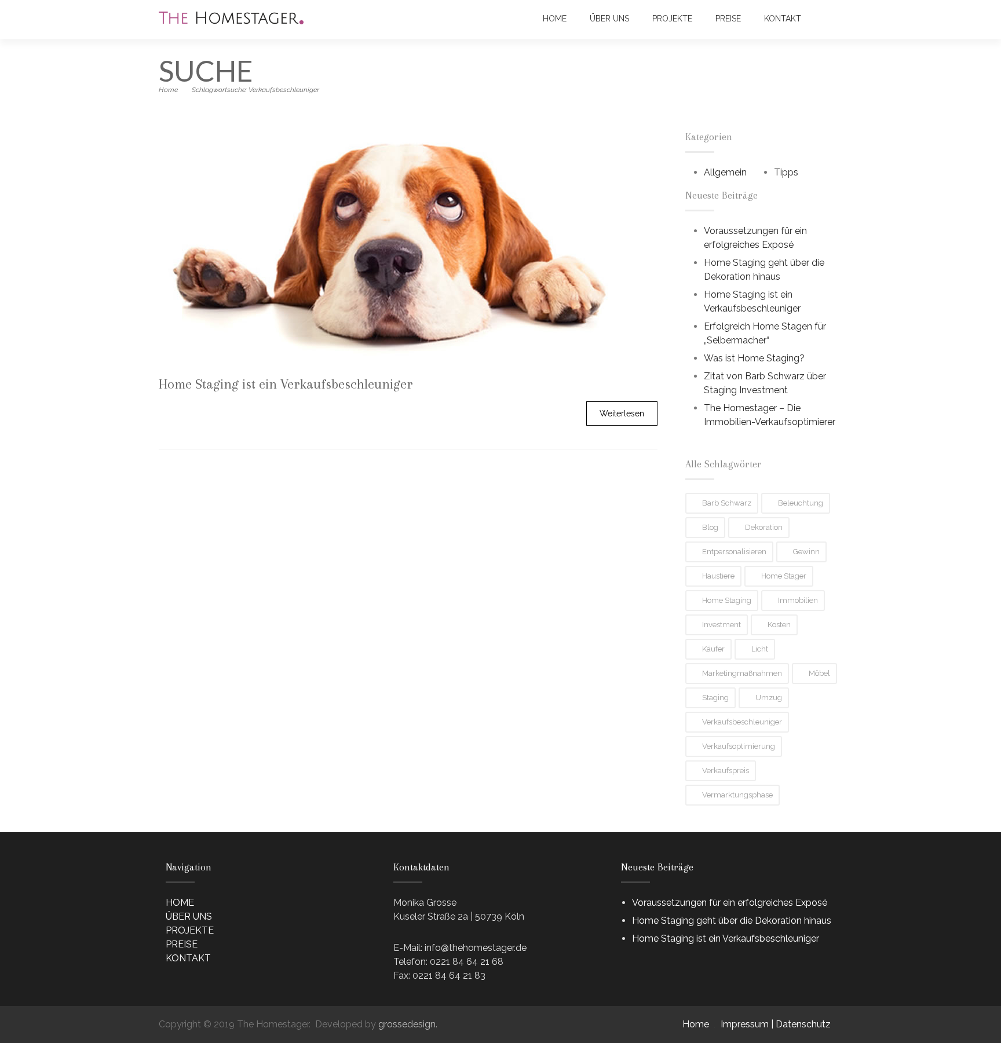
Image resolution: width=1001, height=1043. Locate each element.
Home (168, 90)
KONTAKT (782, 18)
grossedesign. (407, 1024)
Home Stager (783, 576)
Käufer (713, 649)
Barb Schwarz (726, 503)
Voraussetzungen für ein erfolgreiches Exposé (729, 902)
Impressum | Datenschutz (776, 1024)
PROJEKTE (672, 18)
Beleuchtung (800, 503)
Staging (715, 697)
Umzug (768, 697)
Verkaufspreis (725, 770)
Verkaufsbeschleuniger (742, 722)
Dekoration (764, 527)
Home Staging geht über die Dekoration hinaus (731, 920)
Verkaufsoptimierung (738, 746)
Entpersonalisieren (734, 551)
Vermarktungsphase (737, 795)
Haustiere (718, 576)
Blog (710, 527)
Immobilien (798, 600)
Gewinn (806, 551)
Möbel (819, 673)
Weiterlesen (622, 413)
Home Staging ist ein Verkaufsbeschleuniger (725, 938)
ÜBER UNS (609, 18)
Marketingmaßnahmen (742, 673)
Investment (721, 624)
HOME (555, 18)
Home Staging (726, 600)
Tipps (786, 172)
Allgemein (725, 172)
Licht (759, 649)
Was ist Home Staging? (754, 358)
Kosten (779, 624)
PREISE (728, 18)
